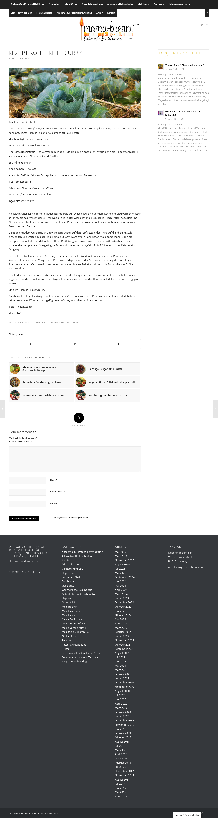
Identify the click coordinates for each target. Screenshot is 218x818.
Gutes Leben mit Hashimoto (78, 594)
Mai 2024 (120, 585)
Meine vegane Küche (20, 58)
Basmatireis (28, 151)
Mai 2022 (120, 619)
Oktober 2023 (123, 606)
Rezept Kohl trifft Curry (45, 53)
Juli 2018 (120, 745)
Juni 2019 (120, 729)
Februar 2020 (123, 712)
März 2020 (121, 707)
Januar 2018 (122, 766)
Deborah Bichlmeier (67, 322)
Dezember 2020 (124, 682)
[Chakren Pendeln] (215, 409)
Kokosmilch (24, 162)
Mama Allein (69, 602)
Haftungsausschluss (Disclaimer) (47, 813)
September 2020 (125, 686)
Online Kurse (69, 636)
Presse (65, 648)
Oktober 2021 (123, 644)
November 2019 (124, 724)
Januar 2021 (122, 678)
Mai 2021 (120, 665)
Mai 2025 (120, 573)
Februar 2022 (123, 632)
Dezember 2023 (124, 602)
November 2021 (124, 640)
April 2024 (121, 589)
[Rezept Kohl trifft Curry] (75, 93)
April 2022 (121, 623)
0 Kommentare (39, 322)
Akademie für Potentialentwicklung (82, 551)
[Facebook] (206, 24)
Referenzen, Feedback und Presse (81, 653)
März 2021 (121, 670)
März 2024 (121, 594)
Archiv (65, 560)
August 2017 (122, 779)
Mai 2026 (120, 551)
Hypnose (67, 598)
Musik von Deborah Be (75, 632)
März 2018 (121, 758)
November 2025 (124, 560)
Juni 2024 (120, 581)
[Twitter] (201, 24)
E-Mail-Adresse (57, 491)
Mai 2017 (120, 792)
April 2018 (121, 754)
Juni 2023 (120, 611)
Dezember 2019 (124, 720)
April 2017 (121, 796)
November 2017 (124, 775)
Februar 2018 (123, 762)
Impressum (13, 813)
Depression (68, 573)
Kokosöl (32, 169)
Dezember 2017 (124, 771)
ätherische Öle (70, 564)
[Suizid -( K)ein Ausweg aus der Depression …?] (2, 409)
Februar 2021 (123, 674)
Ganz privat (68, 585)
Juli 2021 (120, 657)
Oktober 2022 (123, 615)
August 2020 (122, 691)
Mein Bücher (69, 606)
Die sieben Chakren (73, 577)
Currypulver (48, 175)
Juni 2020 (120, 699)
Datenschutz (25, 813)
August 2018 (122, 741)
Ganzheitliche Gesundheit (77, 589)
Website (53, 503)
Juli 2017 (120, 783)
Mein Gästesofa (71, 611)
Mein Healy (68, 615)
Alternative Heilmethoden (77, 556)
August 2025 (122, 564)
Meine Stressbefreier (74, 623)
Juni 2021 (120, 661)
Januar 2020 (122, 716)
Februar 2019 (123, 733)
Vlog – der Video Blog (74, 661)
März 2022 (121, 627)
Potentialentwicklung (74, 644)
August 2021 (122, 653)
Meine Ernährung (72, 619)
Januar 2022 (122, 636)
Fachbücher (68, 581)
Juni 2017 (120, 788)
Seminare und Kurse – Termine (80, 657)
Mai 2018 (120, 750)
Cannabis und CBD (73, 568)
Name (53, 479)
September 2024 (125, 577)
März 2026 (121, 556)
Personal (67, 640)
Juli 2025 (120, 568)
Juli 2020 (120, 695)
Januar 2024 (122, 598)
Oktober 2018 (123, 737)
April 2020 (121, 703)
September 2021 (125, 648)
